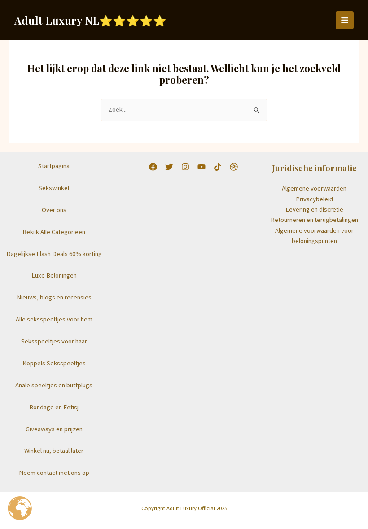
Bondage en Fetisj (54, 407)
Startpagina (54, 166)
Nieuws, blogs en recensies (54, 297)
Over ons (54, 210)
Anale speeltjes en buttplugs (53, 385)
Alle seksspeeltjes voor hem (54, 319)
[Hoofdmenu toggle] (345, 20)
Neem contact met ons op (54, 472)
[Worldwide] (234, 167)
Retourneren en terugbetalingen (314, 220)
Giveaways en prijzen (54, 429)
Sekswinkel (54, 188)
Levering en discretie (314, 209)
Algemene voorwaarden (314, 188)
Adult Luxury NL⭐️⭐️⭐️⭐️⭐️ (90, 20)
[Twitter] (169, 167)
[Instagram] (185, 167)
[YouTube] (201, 167)
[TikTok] (218, 167)
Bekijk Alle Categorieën (53, 232)
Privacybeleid (314, 199)
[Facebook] (153, 167)
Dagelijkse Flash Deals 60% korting (54, 254)
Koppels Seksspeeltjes (54, 363)
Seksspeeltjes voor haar (54, 341)
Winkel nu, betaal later (53, 451)
